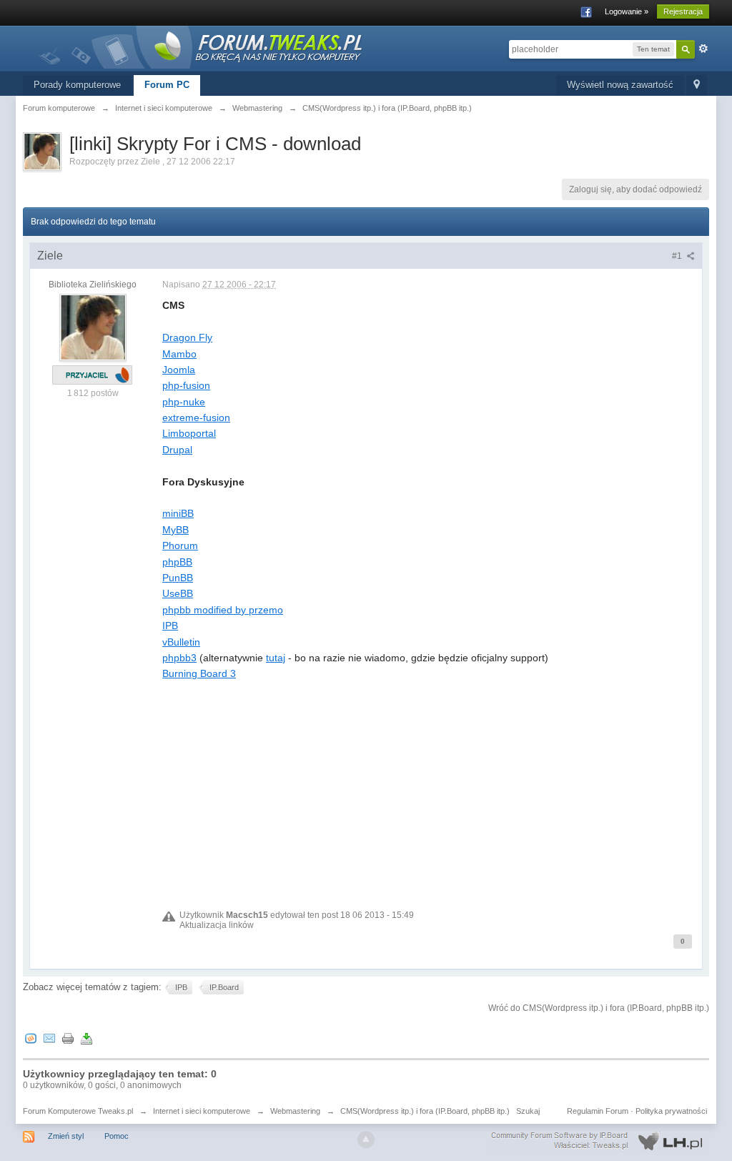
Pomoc (116, 1136)
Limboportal (189, 433)
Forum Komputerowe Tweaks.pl (78, 1111)
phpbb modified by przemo (222, 610)
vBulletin (181, 642)
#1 (678, 256)
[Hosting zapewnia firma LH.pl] (599, 1141)
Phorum (180, 545)
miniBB (178, 513)
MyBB (175, 529)
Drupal (177, 449)
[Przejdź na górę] (366, 1139)
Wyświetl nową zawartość (620, 84)
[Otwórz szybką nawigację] (696, 85)
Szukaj (528, 1111)
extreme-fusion (196, 417)
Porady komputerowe (77, 84)
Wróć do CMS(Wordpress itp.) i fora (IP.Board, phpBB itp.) (598, 1008)
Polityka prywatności (671, 1111)
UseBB (177, 593)
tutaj (275, 657)
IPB (170, 625)
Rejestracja (683, 11)
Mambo (179, 354)
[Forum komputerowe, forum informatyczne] (201, 46)
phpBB (177, 562)
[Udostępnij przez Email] (49, 1037)
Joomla (178, 369)
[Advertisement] (428, 782)
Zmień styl (66, 1136)
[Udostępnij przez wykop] (30, 1037)
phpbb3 (179, 657)
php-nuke (183, 401)
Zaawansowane (703, 48)
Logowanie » (626, 11)
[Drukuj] (68, 1037)
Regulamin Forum (597, 1111)
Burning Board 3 (199, 673)
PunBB (177, 577)
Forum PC (166, 84)
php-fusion (186, 385)
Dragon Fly (187, 337)
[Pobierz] (86, 1037)
